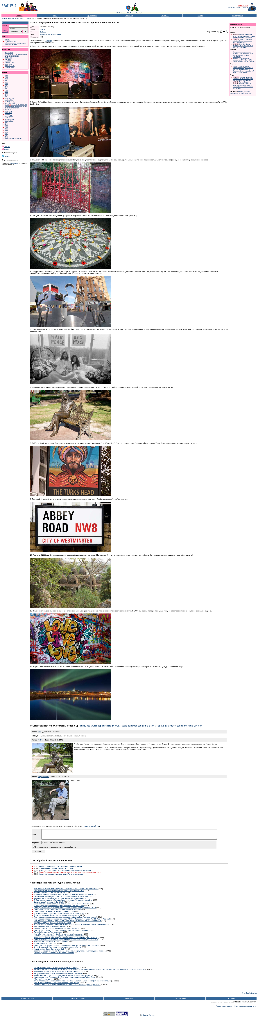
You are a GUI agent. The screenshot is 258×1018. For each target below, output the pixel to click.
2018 (6, 87)
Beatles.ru (43, 32)
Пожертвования (180, 998)
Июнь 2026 (8, 59)
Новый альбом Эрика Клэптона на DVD (49, 949)
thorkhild (42, 29)
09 (18, 54)
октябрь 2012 (9, 101)
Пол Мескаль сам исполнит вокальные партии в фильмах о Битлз (59, 891)
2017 (6, 88)
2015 (6, 92)
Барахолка (129, 16)
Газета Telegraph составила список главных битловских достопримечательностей (70, 872)
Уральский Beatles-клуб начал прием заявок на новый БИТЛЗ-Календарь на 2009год (66, 938)
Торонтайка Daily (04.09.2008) (45, 943)
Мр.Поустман (92, 16)
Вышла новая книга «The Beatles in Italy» (49, 893)
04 (10, 104)
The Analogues (244, 82)
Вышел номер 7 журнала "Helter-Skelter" (49, 902)
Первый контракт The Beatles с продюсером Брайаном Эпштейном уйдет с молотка (66, 940)
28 (14, 108)
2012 (6, 96)
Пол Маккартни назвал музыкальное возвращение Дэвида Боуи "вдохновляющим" (65, 917)
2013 (6, 95)
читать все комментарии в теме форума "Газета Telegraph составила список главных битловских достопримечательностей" (141, 726)
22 (24, 106)
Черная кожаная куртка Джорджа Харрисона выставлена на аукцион (65, 870)
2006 (6, 130)
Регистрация (231, 7)
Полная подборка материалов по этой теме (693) (241, 92)
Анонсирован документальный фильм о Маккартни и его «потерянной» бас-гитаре (66, 889)
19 (8, 56)
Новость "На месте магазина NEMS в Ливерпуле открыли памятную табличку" (243, 78)
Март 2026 (8, 64)
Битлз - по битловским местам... (51, 34)
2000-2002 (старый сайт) (13, 138)
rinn (39, 732)
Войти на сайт (243, 5)
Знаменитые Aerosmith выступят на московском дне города (56, 915)
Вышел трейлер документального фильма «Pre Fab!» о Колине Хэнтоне (61, 904)
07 (14, 54)
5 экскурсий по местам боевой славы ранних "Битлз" (243, 71)
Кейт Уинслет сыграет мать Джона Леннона (51, 941)
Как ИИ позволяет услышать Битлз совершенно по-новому (56, 983)
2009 (6, 125)
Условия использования (224, 1006)
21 (22, 106)
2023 (6, 79)
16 (12, 106)
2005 (6, 132)
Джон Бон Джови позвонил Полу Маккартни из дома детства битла (243, 45)
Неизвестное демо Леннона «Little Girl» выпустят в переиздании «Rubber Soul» (64, 977)
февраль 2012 (10, 119)
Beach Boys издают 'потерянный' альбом (49, 926)
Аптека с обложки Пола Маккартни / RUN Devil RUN (242, 59)
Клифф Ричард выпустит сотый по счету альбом (52, 923)
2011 (6, 122)
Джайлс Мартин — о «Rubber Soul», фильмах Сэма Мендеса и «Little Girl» (62, 975)
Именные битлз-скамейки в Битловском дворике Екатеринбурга (58, 898)
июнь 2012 (8, 113)
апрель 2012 (9, 116)
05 (10, 54)
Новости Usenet (10, 41)
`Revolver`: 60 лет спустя (43, 979)
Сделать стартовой (78, 998)
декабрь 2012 (9, 98)
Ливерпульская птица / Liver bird (244, 61)
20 (20, 106)
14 (26, 54)
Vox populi (5, 32)
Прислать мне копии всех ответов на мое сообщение (55, 847)
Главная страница (27, 998)
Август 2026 (9, 53)
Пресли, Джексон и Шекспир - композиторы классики (54, 953)
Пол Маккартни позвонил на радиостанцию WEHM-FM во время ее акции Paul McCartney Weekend (72, 919)
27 (12, 108)
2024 (6, 77)
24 (12, 56)
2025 (6, 75)
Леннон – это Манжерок (241, 66)
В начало (231, 998)
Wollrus (40, 740)
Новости (19, 16)
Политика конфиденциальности (245, 1006)
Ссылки (200, 16)
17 (6, 56)
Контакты (129, 998)
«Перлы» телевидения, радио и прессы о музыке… (15, 43)
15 (10, 106)
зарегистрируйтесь (92, 826)
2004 (6, 134)
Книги (55, 16)
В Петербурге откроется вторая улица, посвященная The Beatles (59, 906)
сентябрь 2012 (10, 103)
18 (16, 106)
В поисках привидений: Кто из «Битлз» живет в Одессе (243, 68)
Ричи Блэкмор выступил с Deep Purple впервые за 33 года (56, 968)
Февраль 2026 (10, 66)
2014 (6, 93)
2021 (6, 82)
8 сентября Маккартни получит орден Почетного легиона (61, 874)
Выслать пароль (242, 7)
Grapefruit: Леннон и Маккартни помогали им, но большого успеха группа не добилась (67, 985)
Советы (4, 30)
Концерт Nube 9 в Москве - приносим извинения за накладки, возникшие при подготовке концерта (71, 925)
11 (24, 104)
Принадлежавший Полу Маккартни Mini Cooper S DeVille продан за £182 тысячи (65, 908)
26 (16, 56)
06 (12, 54)
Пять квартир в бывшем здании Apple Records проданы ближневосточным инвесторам (67, 921)
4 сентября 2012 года (22, 18)
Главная (4, 18)
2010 (6, 124)
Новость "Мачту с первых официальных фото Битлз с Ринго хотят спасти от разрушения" (243, 86)
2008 (6, 127)
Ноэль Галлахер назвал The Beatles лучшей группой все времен (58, 934)
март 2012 (8, 117)
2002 (6, 137)
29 (16, 108)
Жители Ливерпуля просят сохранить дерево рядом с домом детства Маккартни (244, 36)
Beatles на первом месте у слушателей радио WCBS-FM (60, 866)
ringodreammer (43, 777)
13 (24, 54)
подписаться (14, 163)
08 (16, 54)
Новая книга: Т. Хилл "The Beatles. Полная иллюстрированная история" (61, 930)
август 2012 (9, 109)
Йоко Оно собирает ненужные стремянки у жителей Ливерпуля (58, 936)
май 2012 (8, 114)
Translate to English (249, 993)
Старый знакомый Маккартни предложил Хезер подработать (57, 947)
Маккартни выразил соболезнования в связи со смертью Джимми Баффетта (63, 894)
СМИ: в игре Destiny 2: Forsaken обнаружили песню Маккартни (58, 909)
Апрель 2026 (9, 62)
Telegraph (48, 41)
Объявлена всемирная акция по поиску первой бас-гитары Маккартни (61, 896)
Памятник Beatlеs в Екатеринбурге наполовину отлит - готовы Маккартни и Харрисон (66, 945)
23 (10, 56)
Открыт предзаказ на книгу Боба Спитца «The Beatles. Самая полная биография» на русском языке (72, 981)
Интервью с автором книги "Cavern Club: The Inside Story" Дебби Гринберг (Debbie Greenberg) (243, 54)
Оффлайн (165, 16)
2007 (6, 129)
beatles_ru (7, 156)
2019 (6, 85)
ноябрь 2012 (9, 100)
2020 (6, 84)
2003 (6, 135)
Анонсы (7, 39)
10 (20, 54)
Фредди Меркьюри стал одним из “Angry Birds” (56, 868)
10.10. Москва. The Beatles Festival (129, 13)
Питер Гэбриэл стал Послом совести (48, 932)
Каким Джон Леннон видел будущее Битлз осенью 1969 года (57, 971)
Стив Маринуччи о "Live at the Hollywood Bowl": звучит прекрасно (59, 913)
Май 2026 (8, 61)
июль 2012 (8, 111)
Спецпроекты (237, 16)
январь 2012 (9, 121)
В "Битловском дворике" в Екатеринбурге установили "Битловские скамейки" (63, 900)
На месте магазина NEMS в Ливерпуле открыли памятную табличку (242, 40)
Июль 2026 (8, 57)
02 (6, 54)
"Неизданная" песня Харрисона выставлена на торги (54, 911)
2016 (6, 90)
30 (18, 56)
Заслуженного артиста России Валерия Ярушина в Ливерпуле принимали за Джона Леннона (69, 951)
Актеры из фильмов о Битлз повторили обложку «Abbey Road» (58, 973)
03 (8, 54)
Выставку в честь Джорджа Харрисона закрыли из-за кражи (57, 928)
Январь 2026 (9, 67)
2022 (6, 80)
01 (6, 104)
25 (14, 56)
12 (22, 54)
